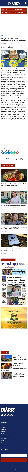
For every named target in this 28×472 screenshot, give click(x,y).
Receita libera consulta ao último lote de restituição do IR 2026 (12, 249)
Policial (3, 442)
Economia (3, 438)
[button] (26, 3)
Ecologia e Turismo (6, 436)
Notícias (3, 35)
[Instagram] (5, 415)
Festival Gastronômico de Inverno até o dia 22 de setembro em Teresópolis (13, 184)
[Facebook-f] (2, 415)
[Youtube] (11, 415)
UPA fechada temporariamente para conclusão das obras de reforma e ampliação (13, 206)
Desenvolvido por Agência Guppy (14, 469)
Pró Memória (4, 445)
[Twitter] (8, 415)
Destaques (4, 431)
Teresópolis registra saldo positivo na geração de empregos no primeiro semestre (14, 228)
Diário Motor (4, 433)
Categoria (3, 429)
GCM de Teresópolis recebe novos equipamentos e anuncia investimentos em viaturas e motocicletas (13, 367)
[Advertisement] (14, 23)
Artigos (3, 427)
